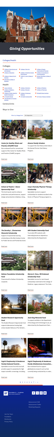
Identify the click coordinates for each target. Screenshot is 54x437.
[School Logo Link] (14, 393)
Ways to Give (8, 109)
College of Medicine (41, 88)
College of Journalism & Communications (42, 73)
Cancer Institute (8, 88)
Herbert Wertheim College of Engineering (44, 77)
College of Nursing (25, 90)
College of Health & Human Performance (27, 73)
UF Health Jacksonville (26, 96)
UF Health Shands (8, 96)
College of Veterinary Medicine (26, 94)
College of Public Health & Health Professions (10, 94)
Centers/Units (8, 104)
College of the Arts (25, 69)
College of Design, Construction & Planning (42, 70)
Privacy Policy (8, 421)
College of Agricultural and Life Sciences (10, 70)
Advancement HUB (34, 402)
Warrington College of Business (9, 80)
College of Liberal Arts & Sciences (10, 77)
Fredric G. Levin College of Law (27, 77)
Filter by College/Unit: (17, 115)
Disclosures (7, 419)
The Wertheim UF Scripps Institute (10, 99)
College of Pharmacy (42, 90)
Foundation (7, 416)
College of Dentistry (25, 88)
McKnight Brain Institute (42, 93)
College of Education (9, 72)
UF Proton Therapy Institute (43, 96)
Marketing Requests (34, 407)
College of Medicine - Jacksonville (9, 90)
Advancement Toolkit (35, 404)
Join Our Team (8, 414)
